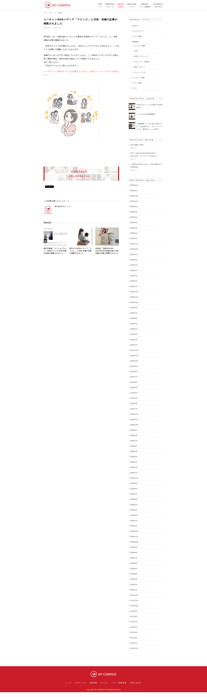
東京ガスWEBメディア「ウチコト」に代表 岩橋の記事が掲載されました (80, 250)
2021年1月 (133, 409)
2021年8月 (133, 371)
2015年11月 (134, 648)
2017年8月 (133, 616)
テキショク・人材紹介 (142, 62)
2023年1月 (133, 286)
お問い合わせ (135, 683)
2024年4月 (133, 228)
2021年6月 (133, 382)
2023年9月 (133, 254)
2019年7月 (133, 494)
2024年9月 (133, 206)
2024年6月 (133, 222)
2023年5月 (133, 276)
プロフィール (80, 683)
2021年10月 (134, 361)
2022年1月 (133, 345)
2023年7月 (133, 265)
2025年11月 (134, 185)
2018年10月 (134, 542)
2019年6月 (133, 499)
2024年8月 (133, 212)
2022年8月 (133, 308)
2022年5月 (133, 324)
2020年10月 (134, 425)
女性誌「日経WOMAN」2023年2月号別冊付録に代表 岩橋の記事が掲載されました (107, 250)
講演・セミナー (139, 67)
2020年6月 (133, 446)
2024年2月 (133, 233)
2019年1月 (133, 526)
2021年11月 (134, 356)
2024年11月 (134, 201)
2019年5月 (133, 505)
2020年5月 (133, 451)
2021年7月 (133, 377)
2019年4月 (133, 510)
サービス (104, 683)
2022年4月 (133, 329)
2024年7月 (133, 217)
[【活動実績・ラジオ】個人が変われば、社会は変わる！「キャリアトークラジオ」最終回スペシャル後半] (132, 123)
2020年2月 (133, 467)
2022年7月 (133, 313)
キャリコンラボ (139, 72)
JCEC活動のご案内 (137, 145)
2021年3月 (133, 398)
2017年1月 (133, 643)
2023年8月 (133, 260)
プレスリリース (137, 31)
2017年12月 (134, 595)
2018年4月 (133, 574)
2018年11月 (134, 537)
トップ (69, 683)
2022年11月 (134, 297)
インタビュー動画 (138, 78)
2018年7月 (133, 558)
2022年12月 (134, 292)
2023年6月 (133, 270)
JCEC (136, 51)
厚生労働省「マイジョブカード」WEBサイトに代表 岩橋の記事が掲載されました (55, 250)
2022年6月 (133, 318)
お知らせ (135, 26)
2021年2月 (133, 403)
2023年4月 (133, 281)
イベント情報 (136, 83)
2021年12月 (134, 350)
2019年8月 (133, 489)
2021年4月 (133, 393)
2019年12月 (134, 478)
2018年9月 (133, 547)
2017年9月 (133, 611)
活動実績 (135, 42)
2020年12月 (134, 414)
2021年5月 (133, 387)
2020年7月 (133, 441)
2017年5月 (133, 632)
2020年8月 (133, 435)
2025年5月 (133, 191)
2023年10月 (134, 249)
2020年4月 (133, 457)
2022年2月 (133, 340)
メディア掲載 (136, 36)
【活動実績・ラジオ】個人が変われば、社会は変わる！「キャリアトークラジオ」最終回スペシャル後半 (149, 126)
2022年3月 (133, 334)
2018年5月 (133, 569)
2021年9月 (133, 366)
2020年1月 (133, 473)
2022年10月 (134, 302)
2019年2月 (133, 521)
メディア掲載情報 (119, 683)
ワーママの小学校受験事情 (145, 114)
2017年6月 (133, 627)
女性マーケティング (141, 56)
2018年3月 (133, 579)
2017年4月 (133, 638)
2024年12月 (134, 196)
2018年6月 (133, 563)
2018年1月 (133, 590)
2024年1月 (133, 238)
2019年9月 (133, 483)
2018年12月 (134, 531)
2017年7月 (133, 622)
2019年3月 (133, 515)
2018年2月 (133, 584)
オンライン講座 (139, 46)
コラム (134, 88)
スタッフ (48, 28)
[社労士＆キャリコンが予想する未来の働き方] (132, 104)
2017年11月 (134, 600)
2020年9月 (133, 430)
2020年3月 (133, 462)
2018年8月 (133, 552)
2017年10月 (134, 606)
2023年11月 (134, 244)
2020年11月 (134, 419)
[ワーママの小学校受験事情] (132, 114)
